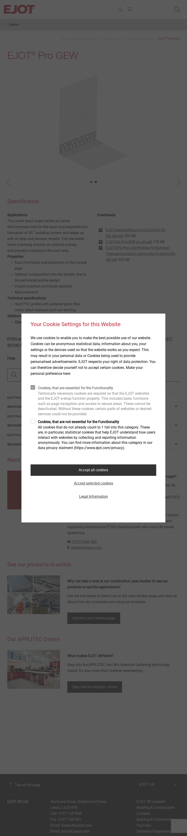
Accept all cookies (93, 470)
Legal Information (93, 496)
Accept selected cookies (93, 483)
